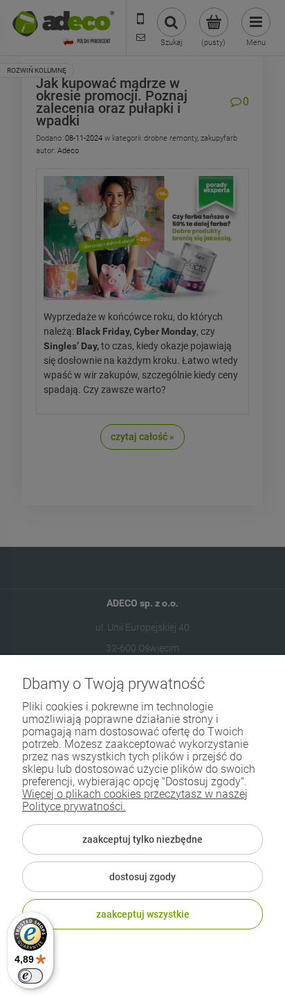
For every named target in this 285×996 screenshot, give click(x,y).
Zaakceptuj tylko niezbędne (142, 839)
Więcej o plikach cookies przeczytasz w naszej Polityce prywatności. (135, 800)
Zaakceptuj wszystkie (143, 914)
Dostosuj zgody (142, 876)
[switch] (30, 976)
